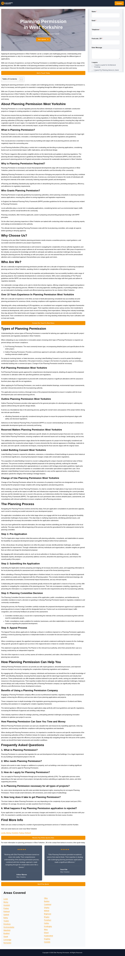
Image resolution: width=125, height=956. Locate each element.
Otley (46, 898)
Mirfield (46, 911)
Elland (46, 932)
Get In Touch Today (43, 73)
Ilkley (46, 929)
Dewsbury (7, 924)
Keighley (47, 939)
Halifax (46, 923)
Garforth (6, 914)
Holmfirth (47, 942)
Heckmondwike (9, 927)
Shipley (46, 907)
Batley (6, 918)
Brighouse (47, 914)
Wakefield (7, 930)
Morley (8, 833)
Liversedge (7, 940)
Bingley (46, 917)
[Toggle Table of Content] (20, 79)
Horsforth (15, 833)
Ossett (6, 936)
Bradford (6, 933)
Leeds (3, 833)
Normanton (7, 943)
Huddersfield (48, 936)
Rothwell (28, 833)
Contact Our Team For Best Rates (43, 323)
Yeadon (6, 921)
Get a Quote (42, 39)
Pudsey (21, 833)
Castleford (47, 904)
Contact (119, 3)
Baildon (46, 901)
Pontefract (47, 920)
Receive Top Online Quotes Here (43, 838)
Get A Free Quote (43, 884)
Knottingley (48, 926)
